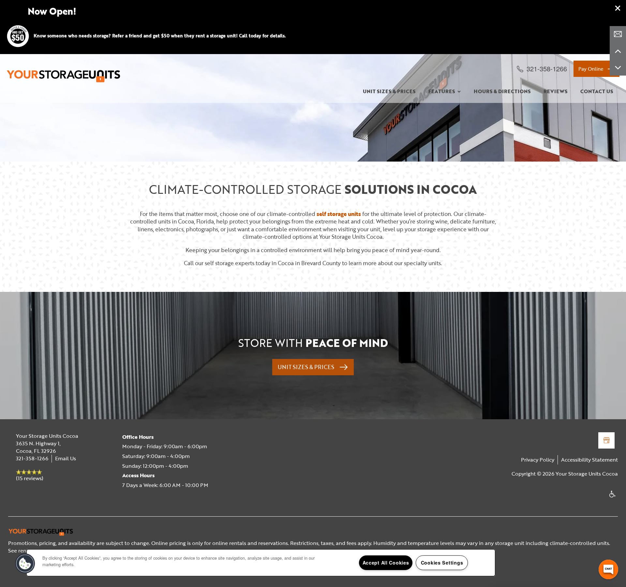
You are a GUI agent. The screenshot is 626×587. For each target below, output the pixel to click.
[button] (618, 8)
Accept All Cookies (386, 562)
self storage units (339, 214)
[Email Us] (618, 34)
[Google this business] (606, 440)
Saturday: (133, 456)
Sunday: (132, 466)
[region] (261, 563)
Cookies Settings (442, 562)
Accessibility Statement (589, 460)
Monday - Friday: (142, 446)
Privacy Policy (537, 460)
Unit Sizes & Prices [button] (306, 367)
